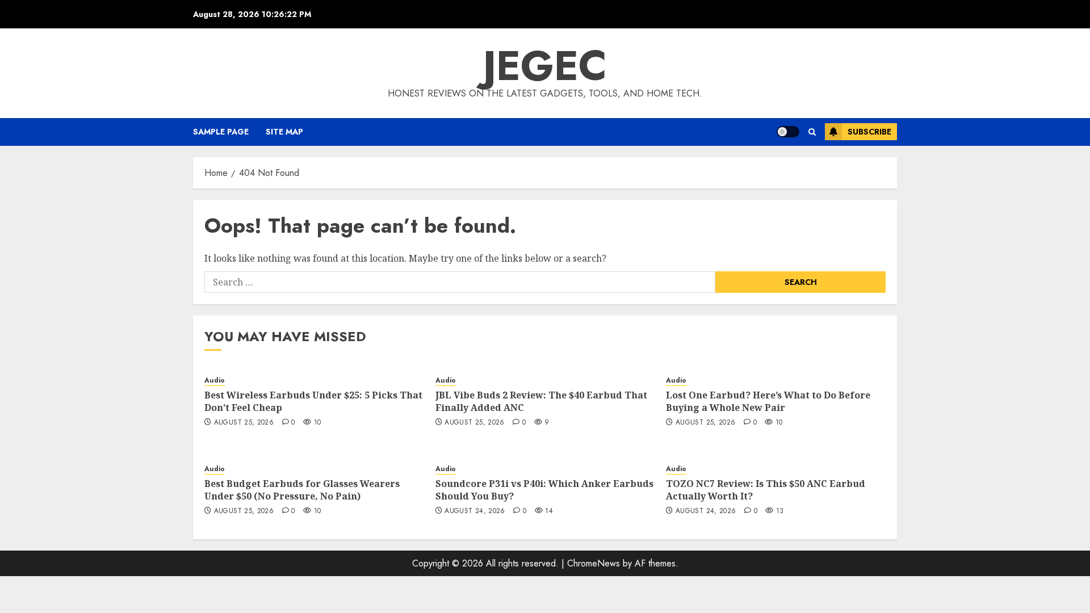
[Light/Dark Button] (788, 131)
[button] (812, 132)
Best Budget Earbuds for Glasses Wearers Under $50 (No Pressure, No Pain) (302, 489)
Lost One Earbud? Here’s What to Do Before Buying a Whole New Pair (768, 401)
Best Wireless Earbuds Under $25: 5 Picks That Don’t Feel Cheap (313, 401)
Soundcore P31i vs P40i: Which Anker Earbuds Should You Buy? (544, 489)
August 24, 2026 (475, 511)
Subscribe (869, 131)
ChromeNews (593, 563)
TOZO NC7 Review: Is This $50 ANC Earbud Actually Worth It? (765, 489)
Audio (214, 380)
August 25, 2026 (244, 422)
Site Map (284, 131)
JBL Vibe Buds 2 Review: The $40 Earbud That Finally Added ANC (541, 401)
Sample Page (221, 131)
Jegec (545, 65)
